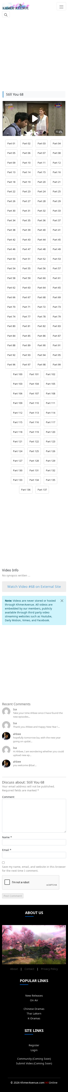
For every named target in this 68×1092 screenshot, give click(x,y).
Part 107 (34, 393)
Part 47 (26, 249)
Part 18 (11, 182)
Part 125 (34, 451)
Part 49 (57, 249)
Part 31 (26, 210)
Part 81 (26, 326)
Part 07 (42, 153)
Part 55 (26, 268)
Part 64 (42, 287)
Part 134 (34, 480)
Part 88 (11, 345)
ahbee (17, 734)
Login (34, 1050)
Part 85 (26, 335)
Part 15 (42, 172)
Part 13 (11, 172)
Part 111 (50, 403)
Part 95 (57, 355)
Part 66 (11, 297)
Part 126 (50, 451)
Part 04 (57, 143)
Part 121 (17, 441)
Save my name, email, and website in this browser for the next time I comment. (34, 868)
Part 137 (42, 489)
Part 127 (17, 460)
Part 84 (11, 335)
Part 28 (42, 201)
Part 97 (26, 364)
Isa (15, 709)
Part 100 (17, 374)
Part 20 (42, 182)
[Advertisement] (34, 52)
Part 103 (17, 383)
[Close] (62, 600)
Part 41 (57, 230)
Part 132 (50, 470)
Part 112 (17, 412)
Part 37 (57, 220)
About (14, 969)
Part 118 (17, 432)
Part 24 (42, 191)
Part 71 (26, 306)
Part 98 (42, 364)
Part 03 (42, 143)
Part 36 (42, 220)
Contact (29, 969)
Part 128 (34, 460)
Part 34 (11, 220)
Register (34, 1045)
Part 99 (57, 364)
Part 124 (17, 451)
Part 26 (11, 201)
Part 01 (11, 143)
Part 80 (11, 326)
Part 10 (26, 162)
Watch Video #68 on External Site (34, 586)
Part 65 (57, 287)
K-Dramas (34, 1018)
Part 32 (42, 210)
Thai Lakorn (34, 1013)
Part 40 (42, 230)
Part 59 (26, 278)
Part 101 (34, 374)
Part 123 (50, 441)
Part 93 (26, 355)
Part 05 (11, 153)
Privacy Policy (49, 969)
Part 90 (42, 345)
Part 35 (26, 220)
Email (5, 850)
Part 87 (57, 335)
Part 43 (26, 239)
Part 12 (57, 162)
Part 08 (57, 153)
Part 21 (57, 182)
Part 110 (34, 403)
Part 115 (17, 422)
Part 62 (11, 287)
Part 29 (57, 201)
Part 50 (11, 258)
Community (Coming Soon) (34, 1058)
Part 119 (34, 432)
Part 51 (26, 258)
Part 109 (17, 403)
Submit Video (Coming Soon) (34, 1063)
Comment (8, 797)
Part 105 (50, 383)
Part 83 (57, 326)
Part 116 (34, 422)
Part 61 (57, 278)
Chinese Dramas (34, 1009)
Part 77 (26, 316)
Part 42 (11, 239)
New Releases (34, 995)
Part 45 (57, 239)
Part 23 (26, 191)
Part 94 (42, 355)
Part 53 (57, 258)
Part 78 (42, 316)
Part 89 (26, 345)
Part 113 (34, 412)
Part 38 (11, 230)
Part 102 (50, 374)
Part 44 (42, 239)
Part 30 (11, 210)
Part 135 (50, 480)
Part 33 (57, 210)
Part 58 (11, 278)
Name (6, 837)
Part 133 (17, 480)
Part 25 (57, 191)
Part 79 (57, 316)
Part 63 (26, 287)
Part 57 (57, 268)
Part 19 (26, 182)
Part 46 (11, 249)
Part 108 (50, 393)
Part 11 (42, 162)
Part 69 (57, 297)
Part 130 (17, 470)
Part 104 (34, 383)
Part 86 (42, 335)
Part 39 (26, 230)
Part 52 (42, 258)
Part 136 (25, 489)
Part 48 (42, 249)
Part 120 (50, 432)
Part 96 (11, 364)
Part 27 (26, 201)
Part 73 (57, 306)
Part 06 (26, 153)
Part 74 (11, 316)
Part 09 (11, 162)
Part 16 (57, 172)
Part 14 (26, 172)
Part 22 (11, 191)
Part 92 (11, 355)
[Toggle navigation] (61, 6)
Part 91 (57, 345)
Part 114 (50, 412)
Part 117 (50, 422)
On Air (34, 1000)
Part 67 (26, 297)
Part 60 (42, 278)
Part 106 (17, 393)
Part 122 (34, 441)
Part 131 (34, 470)
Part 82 (42, 326)
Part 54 (11, 268)
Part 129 (50, 460)
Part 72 (42, 306)
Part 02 (26, 143)
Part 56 (42, 268)
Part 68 (42, 297)
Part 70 (11, 306)
